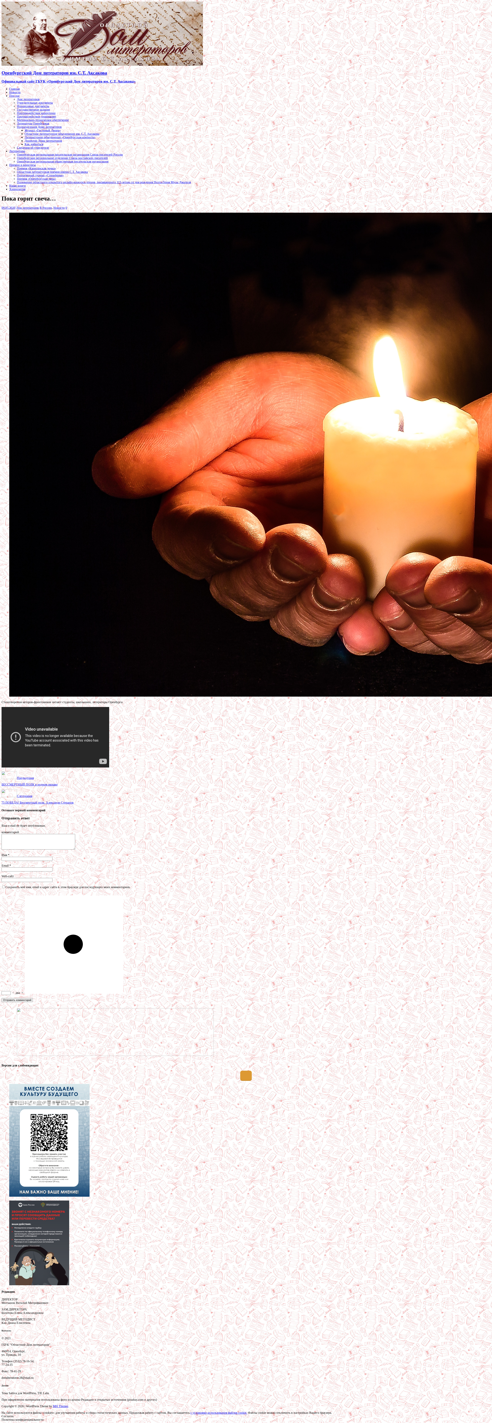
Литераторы (17, 151)
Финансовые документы (33, 106)
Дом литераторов (28, 99)
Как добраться (34, 144)
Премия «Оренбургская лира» (36, 178)
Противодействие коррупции (36, 113)
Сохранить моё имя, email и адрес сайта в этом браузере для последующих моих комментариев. (67, 887)
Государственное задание (33, 109)
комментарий (10, 832)
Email (5, 865)
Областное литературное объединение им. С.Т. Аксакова (62, 133)
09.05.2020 (8, 207)
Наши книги (17, 185)
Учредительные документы (35, 102)
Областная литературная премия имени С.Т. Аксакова (52, 171)
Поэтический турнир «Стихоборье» (40, 175)
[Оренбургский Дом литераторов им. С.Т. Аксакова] (102, 64)
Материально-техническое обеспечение (43, 120)
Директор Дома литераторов (43, 140)
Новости (15, 92)
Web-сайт (8, 876)
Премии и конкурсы (22, 165)
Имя (5, 855)
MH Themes (60, 1406)
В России (46, 207)
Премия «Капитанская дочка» (36, 168)
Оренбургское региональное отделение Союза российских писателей (62, 158)
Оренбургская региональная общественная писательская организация (62, 161)
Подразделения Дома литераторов (39, 127)
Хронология (17, 189)
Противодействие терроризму (36, 116)
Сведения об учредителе (33, 147)
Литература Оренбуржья (33, 123)
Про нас (14, 95)
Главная (14, 88)
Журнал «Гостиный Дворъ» (43, 130)
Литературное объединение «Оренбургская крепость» (60, 137)
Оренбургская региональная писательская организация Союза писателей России (70, 154)
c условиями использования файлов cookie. (218, 1412)
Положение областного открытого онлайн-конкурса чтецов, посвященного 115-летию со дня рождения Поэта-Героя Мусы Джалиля (104, 182)
